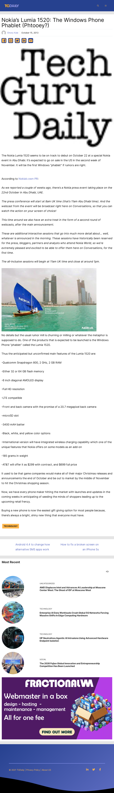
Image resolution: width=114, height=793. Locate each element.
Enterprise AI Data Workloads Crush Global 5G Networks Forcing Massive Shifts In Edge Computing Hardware (74, 614)
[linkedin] (24, 40)
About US (46, 770)
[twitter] (17, 40)
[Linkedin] (87, 769)
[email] (30, 40)
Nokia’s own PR (28, 178)
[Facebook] (100, 769)
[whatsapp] (10, 40)
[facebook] (3, 40)
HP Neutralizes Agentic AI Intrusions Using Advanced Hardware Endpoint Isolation (74, 639)
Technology (11, 526)
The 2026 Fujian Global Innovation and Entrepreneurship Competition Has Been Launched (70, 665)
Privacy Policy (33, 770)
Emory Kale (12, 32)
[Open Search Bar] (98, 5)
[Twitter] (93, 769)
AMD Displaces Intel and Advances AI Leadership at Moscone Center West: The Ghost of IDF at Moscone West (73, 589)
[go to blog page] (107, 571)
